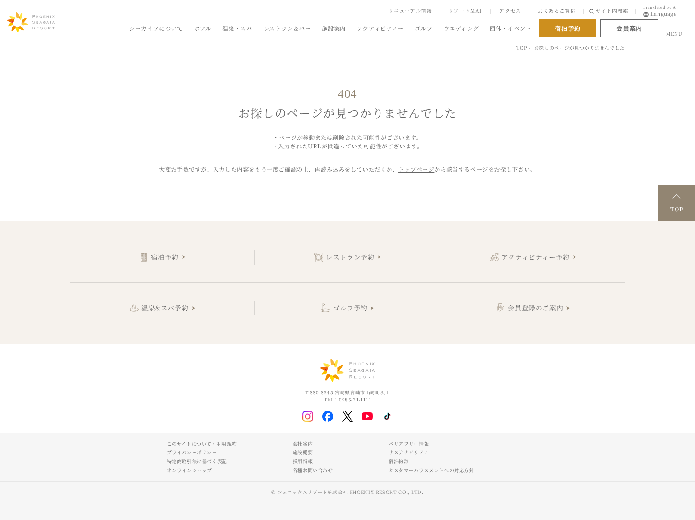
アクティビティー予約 (535, 257)
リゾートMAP (465, 10)
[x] (347, 416)
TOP (521, 48)
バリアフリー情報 (409, 443)
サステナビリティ (408, 452)
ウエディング (461, 28)
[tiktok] (387, 416)
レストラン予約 (350, 257)
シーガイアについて (156, 28)
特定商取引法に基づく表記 (197, 461)
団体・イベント (510, 28)
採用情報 (303, 461)
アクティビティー (380, 28)
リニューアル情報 (410, 10)
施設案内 (333, 28)
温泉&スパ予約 (164, 307)
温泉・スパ (237, 28)
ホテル (203, 28)
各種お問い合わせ (313, 470)
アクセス (510, 10)
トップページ (416, 169)
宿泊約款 (398, 461)
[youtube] (367, 416)
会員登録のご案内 (535, 307)
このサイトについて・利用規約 (202, 443)
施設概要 (303, 452)
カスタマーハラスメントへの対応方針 (431, 470)
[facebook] (327, 416)
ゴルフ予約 (350, 307)
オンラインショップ (190, 470)
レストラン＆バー (287, 28)
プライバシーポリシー (192, 452)
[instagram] (307, 416)
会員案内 (629, 28)
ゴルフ (424, 28)
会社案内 (303, 443)
